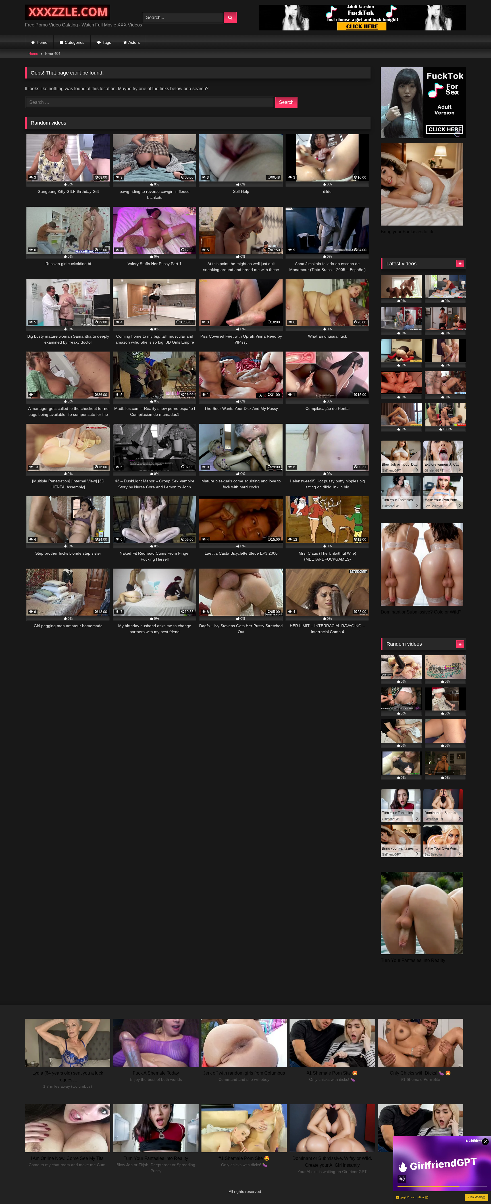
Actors (134, 42)
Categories (74, 42)
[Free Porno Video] (67, 13)
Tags (107, 42)
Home (42, 42)
